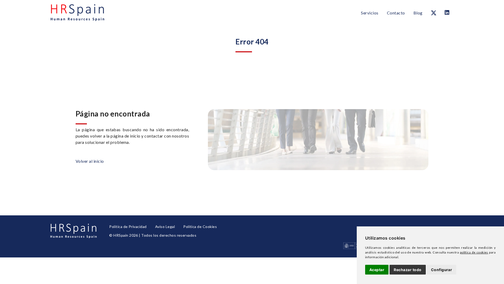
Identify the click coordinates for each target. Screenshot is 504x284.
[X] (433, 13)
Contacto (396, 12)
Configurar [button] (441, 269)
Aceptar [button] (376, 269)
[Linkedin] (447, 12)
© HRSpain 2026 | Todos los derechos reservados (152, 235)
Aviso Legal (165, 226)
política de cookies (474, 252)
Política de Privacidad (128, 226)
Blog (418, 12)
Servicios (369, 12)
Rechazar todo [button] (407, 269)
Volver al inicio (90, 161)
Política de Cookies (200, 226)
